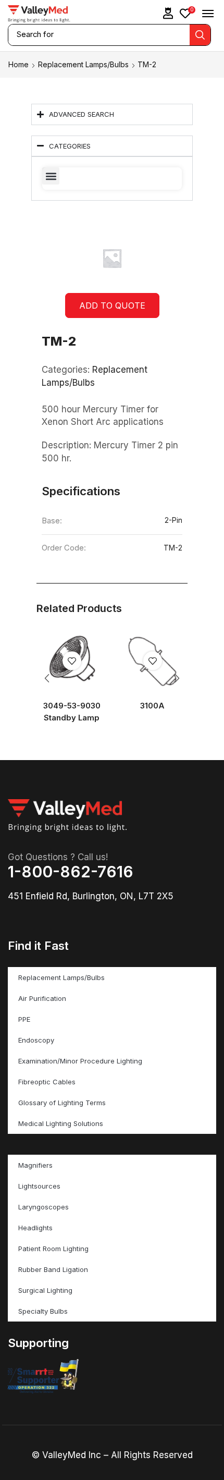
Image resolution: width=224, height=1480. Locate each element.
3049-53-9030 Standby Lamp (72, 711)
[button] (168, 13)
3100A (152, 706)
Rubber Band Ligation (53, 1269)
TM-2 (173, 548)
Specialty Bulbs (43, 1311)
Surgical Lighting (45, 1290)
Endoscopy (36, 1040)
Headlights (35, 1228)
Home (18, 64)
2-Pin (173, 520)
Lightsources (39, 1186)
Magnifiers (35, 1165)
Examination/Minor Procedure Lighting (80, 1061)
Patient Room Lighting (53, 1248)
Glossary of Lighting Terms (62, 1102)
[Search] (200, 35)
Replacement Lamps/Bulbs (83, 64)
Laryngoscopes (43, 1207)
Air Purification (42, 998)
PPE (24, 1019)
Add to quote (112, 305)
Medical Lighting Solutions (60, 1123)
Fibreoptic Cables (47, 1082)
